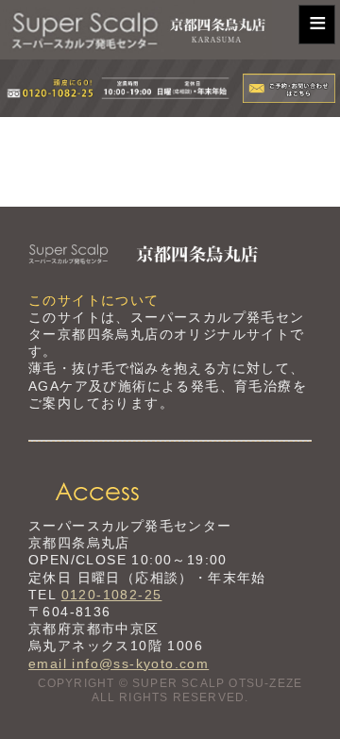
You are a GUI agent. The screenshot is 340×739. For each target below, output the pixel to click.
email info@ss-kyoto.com (118, 663)
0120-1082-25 (111, 594)
